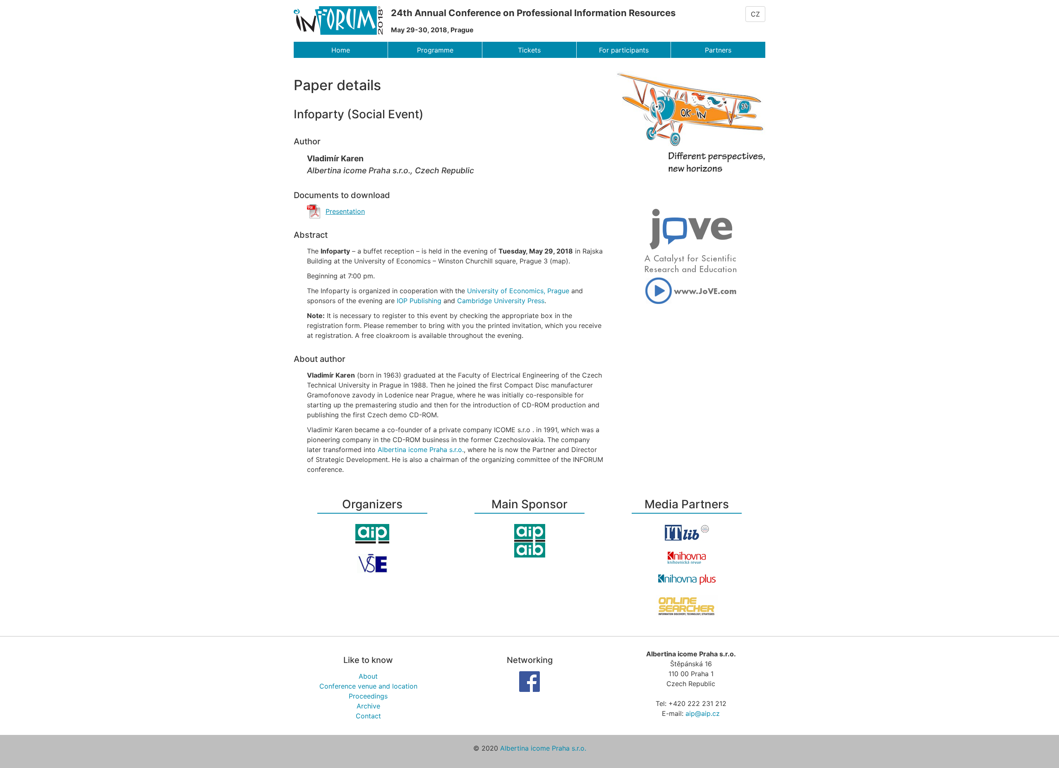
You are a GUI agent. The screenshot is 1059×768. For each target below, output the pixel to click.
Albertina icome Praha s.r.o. (421, 449)
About (368, 676)
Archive (368, 706)
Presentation (345, 211)
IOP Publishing (419, 301)
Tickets (529, 50)
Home (340, 50)
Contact (368, 716)
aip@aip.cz (702, 713)
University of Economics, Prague (518, 291)
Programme (435, 50)
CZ (755, 14)
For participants (624, 50)
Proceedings (368, 696)
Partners (718, 50)
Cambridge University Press (500, 301)
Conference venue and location (368, 686)
